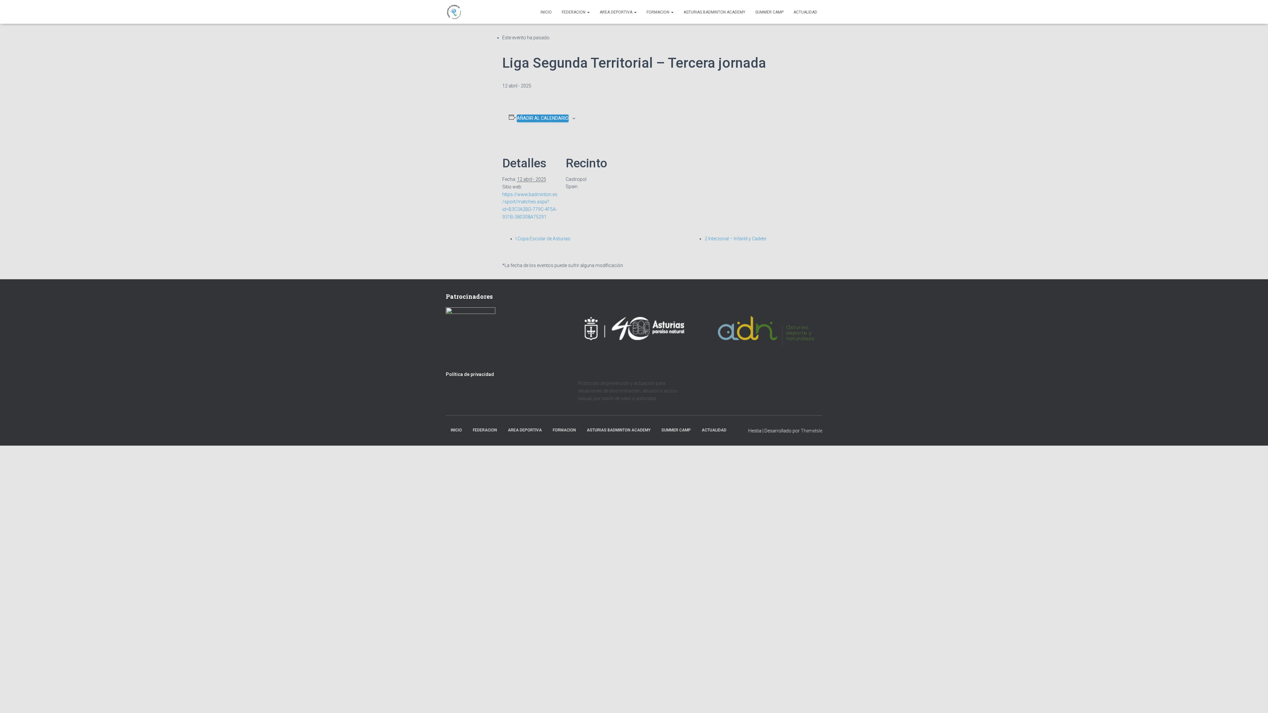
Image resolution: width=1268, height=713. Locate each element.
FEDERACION (574, 12)
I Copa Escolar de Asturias (542, 238)
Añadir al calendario (543, 118)
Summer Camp (769, 12)
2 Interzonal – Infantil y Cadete (735, 238)
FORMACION (658, 12)
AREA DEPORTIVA (616, 12)
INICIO (546, 12)
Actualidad (805, 12)
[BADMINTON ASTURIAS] (454, 12)
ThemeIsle (811, 430)
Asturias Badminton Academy (714, 12)
